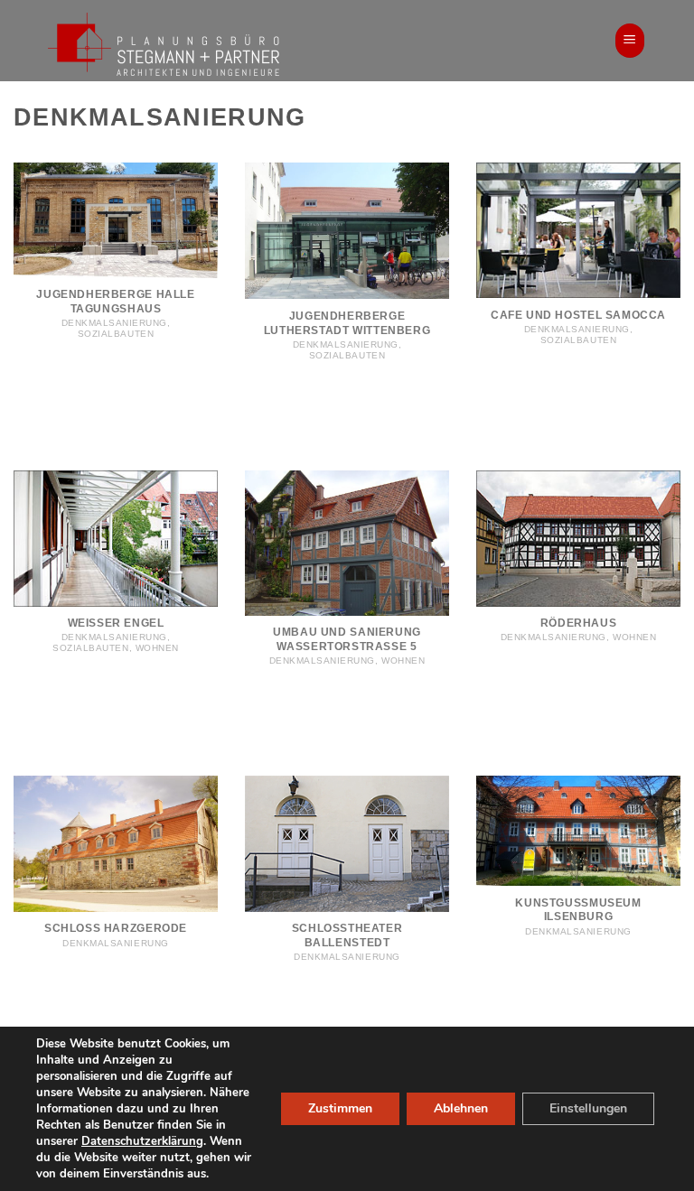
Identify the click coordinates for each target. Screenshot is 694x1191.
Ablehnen (461, 1108)
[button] (629, 40)
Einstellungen (588, 1108)
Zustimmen (340, 1108)
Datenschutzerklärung (142, 1141)
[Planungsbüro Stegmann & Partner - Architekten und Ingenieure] (201, 42)
